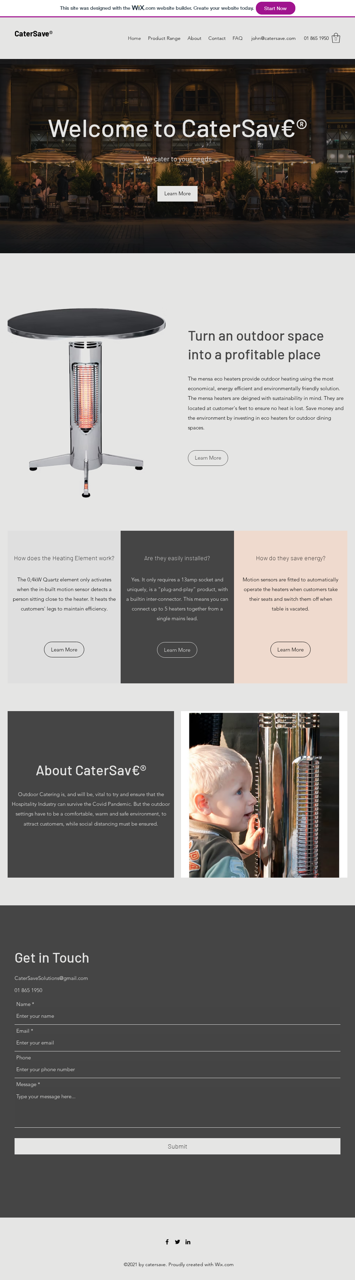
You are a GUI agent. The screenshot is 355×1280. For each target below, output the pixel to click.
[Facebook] (167, 1241)
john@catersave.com (273, 38)
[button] (336, 38)
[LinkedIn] (187, 1241)
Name (23, 1004)
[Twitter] (177, 1241)
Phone (23, 1057)
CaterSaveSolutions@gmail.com (51, 978)
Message (26, 1084)
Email (22, 1030)
